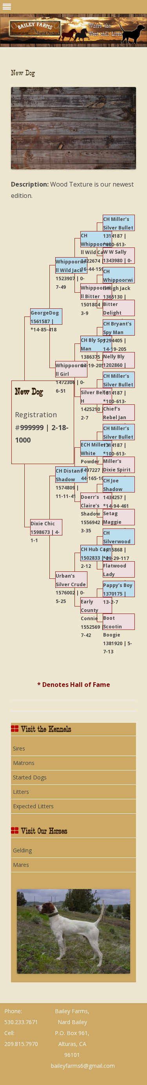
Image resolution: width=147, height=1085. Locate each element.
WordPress (134, 1011)
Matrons (23, 763)
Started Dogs (30, 777)
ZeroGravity (115, 1007)
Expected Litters (33, 806)
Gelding (22, 850)
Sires (19, 748)
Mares (21, 864)
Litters (21, 791)
